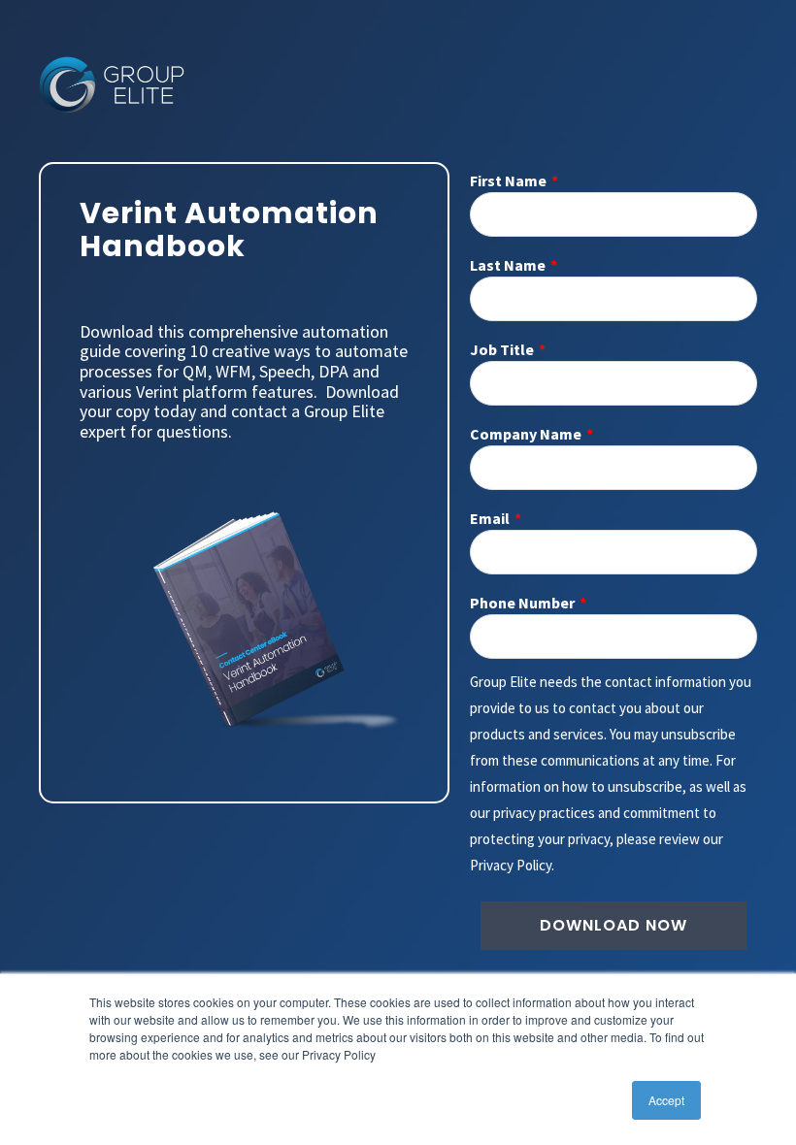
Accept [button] (666, 1100)
